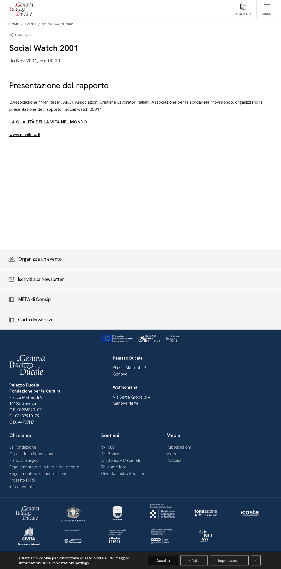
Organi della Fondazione (32, 454)
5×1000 (107, 447)
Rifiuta (194, 560)
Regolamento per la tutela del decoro (44, 467)
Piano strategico (24, 460)
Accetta (163, 560)
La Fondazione (22, 447)
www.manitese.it (24, 134)
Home (14, 24)
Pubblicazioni (179, 447)
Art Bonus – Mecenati (120, 460)
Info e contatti (22, 487)
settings (82, 562)
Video (172, 454)
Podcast (174, 460)
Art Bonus (110, 454)
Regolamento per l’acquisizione (38, 473)
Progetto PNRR (22, 480)
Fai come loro (114, 467)
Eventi (30, 24)
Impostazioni (229, 560)
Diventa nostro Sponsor (123, 473)
